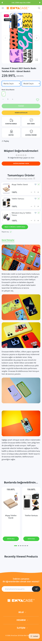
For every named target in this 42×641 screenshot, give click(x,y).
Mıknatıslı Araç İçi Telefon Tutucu (22, 214)
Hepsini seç (5, 232)
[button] (2, 2)
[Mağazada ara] (39, 8)
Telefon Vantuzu (18, 199)
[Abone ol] (36, 589)
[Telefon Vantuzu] (31, 502)
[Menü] (3, 8)
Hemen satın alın (21, 113)
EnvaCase (14, 635)
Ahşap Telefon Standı (20, 184)
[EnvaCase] (18, 8)
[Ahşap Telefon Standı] (11, 502)
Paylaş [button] (6, 141)
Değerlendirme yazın (21, 163)
